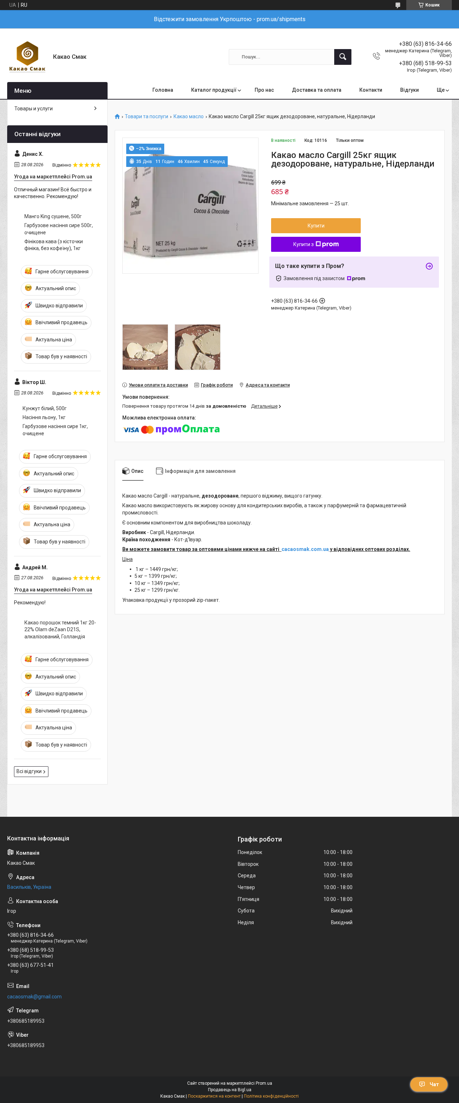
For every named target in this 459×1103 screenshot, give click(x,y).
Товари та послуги (146, 116)
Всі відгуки (29, 771)
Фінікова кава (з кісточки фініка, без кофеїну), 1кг (53, 245)
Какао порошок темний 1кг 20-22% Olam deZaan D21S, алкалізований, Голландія (60, 629)
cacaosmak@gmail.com (34, 996)
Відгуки (409, 90)
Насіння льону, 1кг (44, 417)
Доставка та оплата (316, 90)
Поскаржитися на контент (214, 1096)
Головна (162, 90)
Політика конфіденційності (271, 1096)
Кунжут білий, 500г (45, 408)
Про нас (264, 90)
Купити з (303, 244)
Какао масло (189, 116)
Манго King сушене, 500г (53, 216)
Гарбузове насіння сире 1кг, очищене (55, 429)
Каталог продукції (214, 90)
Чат (434, 1084)
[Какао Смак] (27, 57)
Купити (316, 226)
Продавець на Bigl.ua (229, 1089)
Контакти (370, 90)
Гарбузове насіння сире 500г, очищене (58, 228)
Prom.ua (264, 1083)
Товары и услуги (33, 108)
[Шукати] (342, 57)
